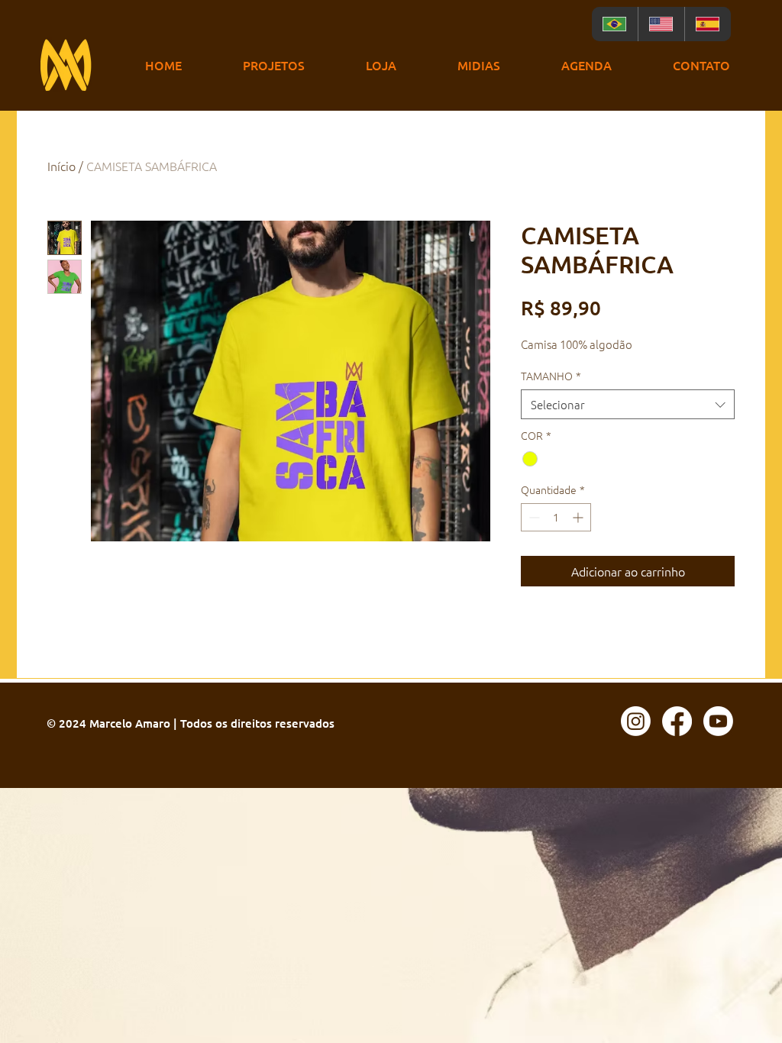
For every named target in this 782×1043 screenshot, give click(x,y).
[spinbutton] (556, 517)
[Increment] (579, 517)
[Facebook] (677, 721)
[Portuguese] (615, 24)
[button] (273, 65)
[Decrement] (532, 517)
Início (61, 165)
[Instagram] (636, 721)
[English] (661, 24)
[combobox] (628, 404)
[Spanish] (707, 24)
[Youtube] (718, 721)
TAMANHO (551, 376)
